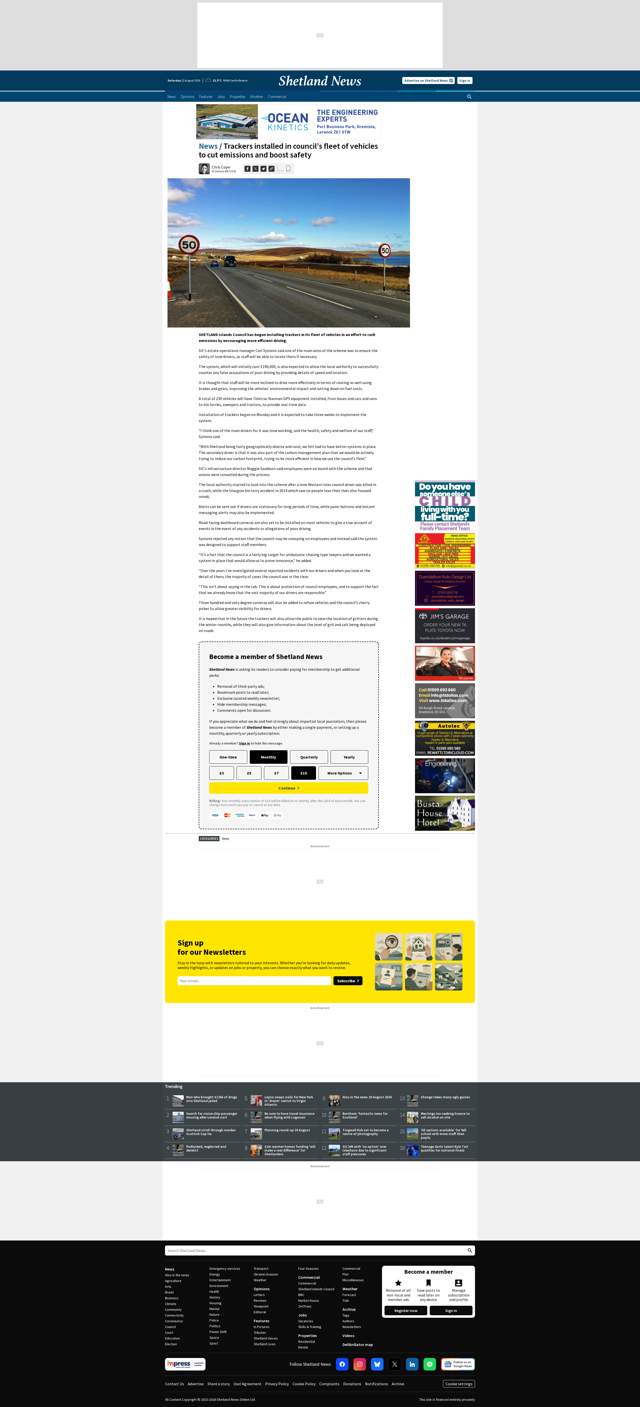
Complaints (329, 1383)
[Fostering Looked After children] (445, 483)
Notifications (376, 1383)
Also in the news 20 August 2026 (367, 1097)
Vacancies (305, 1321)
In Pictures (262, 1326)
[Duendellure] (445, 588)
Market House (308, 1300)
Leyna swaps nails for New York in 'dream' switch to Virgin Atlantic (288, 1101)
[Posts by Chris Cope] (204, 168)
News (208, 146)
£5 (249, 773)
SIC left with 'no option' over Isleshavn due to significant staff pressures (364, 1150)
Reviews (260, 1300)
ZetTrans (305, 1306)
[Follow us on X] (394, 1364)
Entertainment (220, 1280)
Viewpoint (261, 1306)
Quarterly (309, 757)
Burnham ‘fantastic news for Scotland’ (365, 1115)
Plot (345, 1274)
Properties (307, 1335)
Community (173, 1309)
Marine (215, 1308)
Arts (168, 1286)
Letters (259, 1294)
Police (214, 1320)
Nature (215, 1314)
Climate (170, 1304)
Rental (303, 1347)
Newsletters (351, 1326)
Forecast (349, 1294)
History (215, 1297)
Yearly (349, 757)
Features (261, 1320)
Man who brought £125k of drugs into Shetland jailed (211, 1099)
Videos (348, 1335)
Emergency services (225, 1268)
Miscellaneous (353, 1280)
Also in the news (177, 1275)
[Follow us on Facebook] (342, 1364)
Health (214, 1291)
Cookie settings (459, 1383)
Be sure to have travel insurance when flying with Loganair (289, 1115)
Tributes (260, 1332)
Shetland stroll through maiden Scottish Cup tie (211, 1132)
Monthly (268, 757)
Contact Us (174, 1383)
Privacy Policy (277, 1383)
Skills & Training (309, 1326)
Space (214, 1337)
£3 (222, 773)
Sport (214, 1343)
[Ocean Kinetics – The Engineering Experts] (288, 121)
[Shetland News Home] (320, 89)
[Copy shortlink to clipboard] (271, 169)
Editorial (260, 1312)
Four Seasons (308, 1268)
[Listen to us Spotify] (430, 1364)
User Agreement (248, 1383)
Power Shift (218, 1332)
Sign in (465, 80)
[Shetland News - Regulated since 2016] (185, 1364)
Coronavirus (174, 1321)
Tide (345, 1300)
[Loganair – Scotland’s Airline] (445, 663)
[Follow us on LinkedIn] (412, 1364)
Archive (349, 1309)
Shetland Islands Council (316, 1289)
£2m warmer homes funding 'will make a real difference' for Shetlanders (290, 1150)
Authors (348, 1321)
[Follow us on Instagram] (360, 1364)
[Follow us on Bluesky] (377, 1364)
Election (171, 1344)
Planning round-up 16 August (287, 1130)
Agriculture (173, 1280)
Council (170, 1326)
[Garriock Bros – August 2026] (445, 550)
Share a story (219, 1383)
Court (169, 1332)
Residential (306, 1341)
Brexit (169, 1292)
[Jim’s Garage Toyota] (445, 625)
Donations (352, 1383)
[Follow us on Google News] (458, 1364)
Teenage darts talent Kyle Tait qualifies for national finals (444, 1148)
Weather (260, 1280)
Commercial (309, 1277)
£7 (276, 773)
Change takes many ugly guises (445, 1097)
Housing (216, 1303)
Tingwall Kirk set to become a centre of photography (365, 1132)
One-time (228, 757)
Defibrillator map (357, 1344)
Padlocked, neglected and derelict (206, 1148)
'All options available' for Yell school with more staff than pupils (443, 1134)
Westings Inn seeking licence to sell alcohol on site (445, 1115)
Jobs (302, 1315)
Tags (346, 1315)
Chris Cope (221, 167)
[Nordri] (445, 775)
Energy (215, 1274)
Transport (261, 1268)
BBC (301, 1294)
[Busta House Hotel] (445, 813)
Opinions (262, 1288)
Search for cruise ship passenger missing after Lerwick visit (211, 1115)
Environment (219, 1286)
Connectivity (174, 1315)
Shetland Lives (265, 1344)
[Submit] (469, 1251)
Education (172, 1338)
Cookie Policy (304, 1383)
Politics (215, 1326)
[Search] (469, 97)
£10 (303, 773)
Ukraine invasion (266, 1274)
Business (171, 1298)
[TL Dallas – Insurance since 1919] (445, 700)
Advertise (196, 1383)
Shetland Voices (266, 1338)
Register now (406, 1310)
